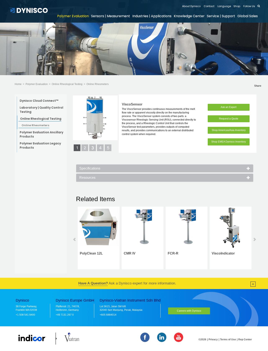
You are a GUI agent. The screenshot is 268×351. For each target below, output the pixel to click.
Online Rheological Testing (67, 84)
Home (18, 84)
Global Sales (247, 16)
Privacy (213, 339)
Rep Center (245, 339)
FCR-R (173, 253)
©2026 (202, 339)
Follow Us (249, 6)
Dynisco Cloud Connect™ (39, 101)
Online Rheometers (97, 84)
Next (254, 239)
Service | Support (221, 16)
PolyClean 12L (91, 253)
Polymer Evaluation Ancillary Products (41, 134)
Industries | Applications (151, 16)
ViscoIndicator (223, 253)
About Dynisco (191, 6)
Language (224, 6)
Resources (87, 177)
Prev (74, 239)
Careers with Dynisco (189, 310)
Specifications (89, 168)
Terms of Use (228, 339)
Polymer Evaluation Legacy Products (40, 145)
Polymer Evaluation (73, 16)
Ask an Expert (228, 107)
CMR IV (129, 253)
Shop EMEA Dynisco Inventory (228, 141)
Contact (208, 6)
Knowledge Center (189, 16)
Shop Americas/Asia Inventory (229, 130)
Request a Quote (228, 118)
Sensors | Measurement (110, 16)
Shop (236, 6)
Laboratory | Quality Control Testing (41, 109)
